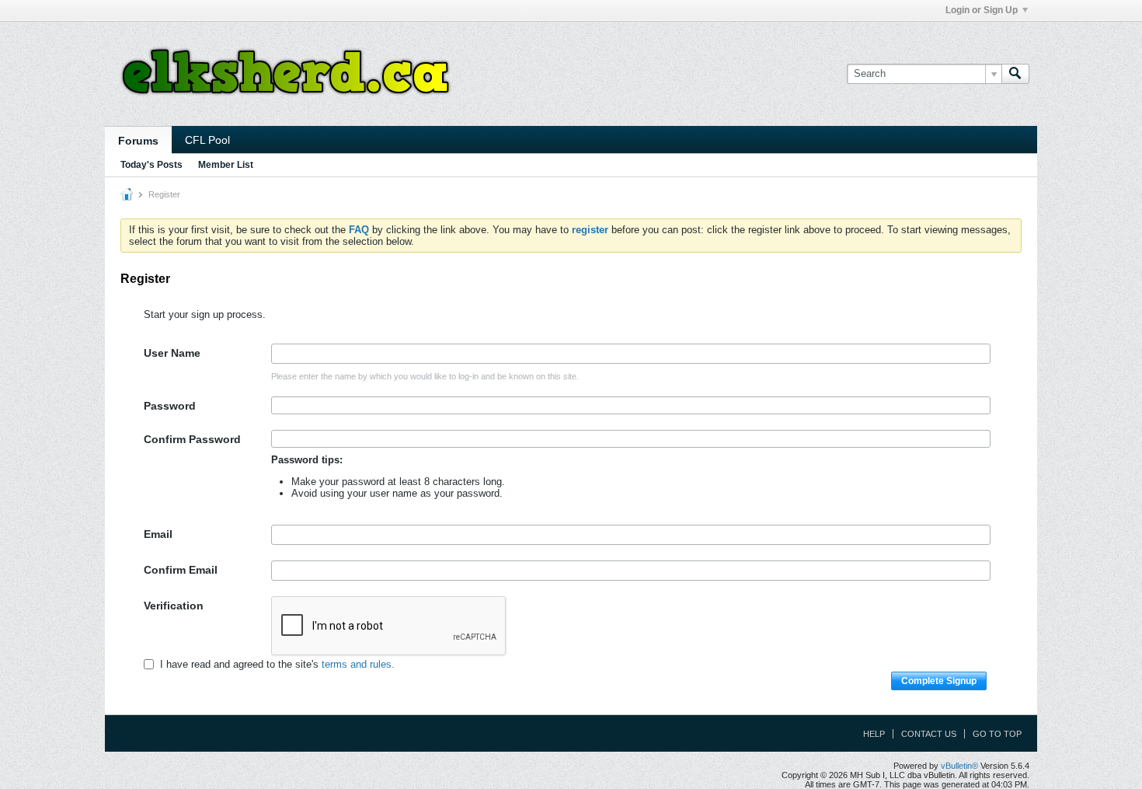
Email (158, 534)
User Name (172, 353)
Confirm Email (181, 570)
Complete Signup (939, 681)
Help (874, 733)
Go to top (997, 733)
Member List (225, 164)
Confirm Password (192, 439)
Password (170, 406)
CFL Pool (207, 140)
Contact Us (928, 733)
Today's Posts (151, 164)
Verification (174, 605)
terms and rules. (358, 664)
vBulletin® (959, 765)
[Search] (1015, 74)
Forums (138, 140)
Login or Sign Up (981, 10)
